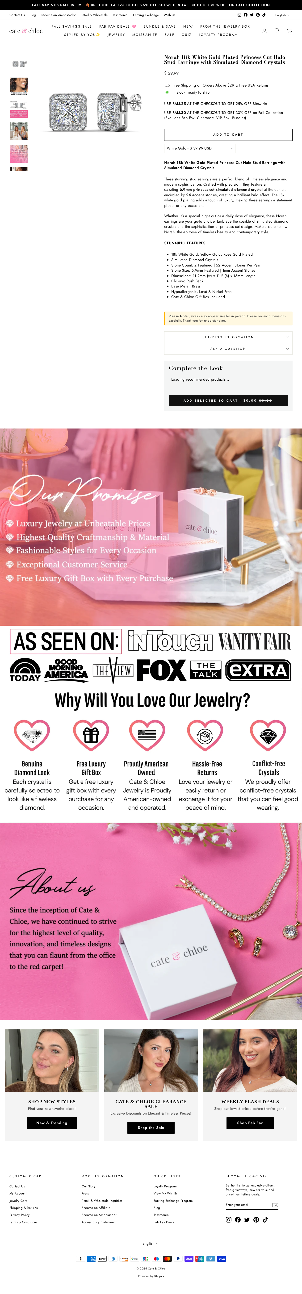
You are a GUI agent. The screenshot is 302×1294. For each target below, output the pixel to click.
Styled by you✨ (82, 34)
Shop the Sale (151, 1127)
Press (85, 1193)
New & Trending (51, 1123)
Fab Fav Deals (164, 1222)
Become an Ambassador (58, 14)
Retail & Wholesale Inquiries (102, 1200)
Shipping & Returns (23, 1207)
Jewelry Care (18, 1200)
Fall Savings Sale (72, 26)
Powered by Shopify (151, 1276)
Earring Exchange (146, 14)
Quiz (187, 34)
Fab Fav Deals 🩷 (118, 26)
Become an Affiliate (96, 1207)
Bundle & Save (160, 26)
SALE (170, 34)
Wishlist (169, 14)
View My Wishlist (166, 1193)
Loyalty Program (218, 34)
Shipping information (228, 337)
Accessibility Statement (98, 1222)
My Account (17, 1193)
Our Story (89, 1186)
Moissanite (145, 34)
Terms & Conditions (23, 1222)
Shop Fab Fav (250, 1123)
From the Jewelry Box (225, 26)
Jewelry (117, 34)
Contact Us (17, 14)
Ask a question (228, 348)
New (188, 26)
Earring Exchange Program (173, 1200)
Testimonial (120, 14)
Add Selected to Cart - (228, 400)
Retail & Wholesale (94, 14)
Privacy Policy (19, 1214)
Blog (32, 14)
